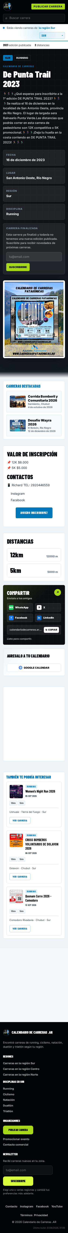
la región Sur (47, 27)
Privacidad (41, 1215)
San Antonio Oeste (20, 178)
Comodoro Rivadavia (21, 920)
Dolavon (14, 868)
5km (15, 570)
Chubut (25, 868)
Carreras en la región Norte (20, 1074)
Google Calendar (34, 667)
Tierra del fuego (30, 811)
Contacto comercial (15, 1144)
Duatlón (8, 1105)
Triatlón (8, 1111)
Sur (7, 57)
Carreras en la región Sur (19, 1063)
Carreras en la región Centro (21, 1068)
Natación (9, 1099)
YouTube (57, 1206)
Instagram (18, 493)
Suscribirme (18, 267)
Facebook (18, 500)
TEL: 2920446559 (36, 485)
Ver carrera (20, 820)
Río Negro (44, 178)
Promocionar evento (16, 1139)
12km (16, 555)
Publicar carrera (48, 6)
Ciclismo (8, 1094)
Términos (26, 1215)
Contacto (11, 1206)
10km (13, 802)
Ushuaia (14, 811)
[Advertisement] (34, 724)
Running (22, 57)
